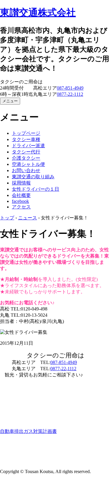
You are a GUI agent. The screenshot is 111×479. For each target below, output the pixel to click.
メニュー (10, 101)
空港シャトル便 (28, 164)
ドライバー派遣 (28, 145)
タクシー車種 (26, 139)
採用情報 (21, 182)
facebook (20, 201)
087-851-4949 (70, 87)
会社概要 (21, 195)
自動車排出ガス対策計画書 (28, 431)
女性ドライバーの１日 (35, 189)
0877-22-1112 (70, 94)
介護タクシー (26, 158)
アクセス (21, 206)
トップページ (26, 133)
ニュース (27, 217)
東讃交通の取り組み (33, 176)
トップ (7, 217)
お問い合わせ (26, 170)
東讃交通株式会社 (38, 12)
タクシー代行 (26, 151)
